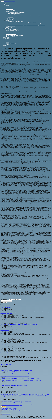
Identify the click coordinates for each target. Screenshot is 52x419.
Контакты (5, 45)
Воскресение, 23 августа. (6, 352)
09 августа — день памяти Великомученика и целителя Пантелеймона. (16, 373)
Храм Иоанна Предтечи (13, 14)
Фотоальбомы (9, 27)
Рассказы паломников (10, 36)
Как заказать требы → (46, 394)
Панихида (8, 44)
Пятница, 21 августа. (5, 336)
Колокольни (10, 17)
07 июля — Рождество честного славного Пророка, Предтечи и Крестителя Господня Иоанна (21, 380)
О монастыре (6, 4)
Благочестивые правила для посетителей (14, 35)
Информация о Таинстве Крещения (13, 32)
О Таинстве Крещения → (6, 395)
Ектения (7, 40)
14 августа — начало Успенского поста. (9, 371)
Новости (7, 5)
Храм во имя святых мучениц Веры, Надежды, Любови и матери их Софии (24, 15)
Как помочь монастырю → (28, 395)
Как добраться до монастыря (12, 29)
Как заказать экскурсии (11, 34)
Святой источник (9, 19)
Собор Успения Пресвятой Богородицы (16, 12)
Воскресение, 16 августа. (6, 307)
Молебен (7, 42)
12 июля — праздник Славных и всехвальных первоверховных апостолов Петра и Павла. (20, 378)
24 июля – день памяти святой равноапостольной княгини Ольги (15, 376)
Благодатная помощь (10, 26)
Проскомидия (8, 39)
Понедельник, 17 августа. (6, 313)
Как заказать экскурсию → (35, 394)
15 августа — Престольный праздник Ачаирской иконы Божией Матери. (16, 370)
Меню (2, 1)
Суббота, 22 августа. (5, 344)
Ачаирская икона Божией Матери (15, 21)
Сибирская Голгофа (10, 18)
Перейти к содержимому (9, 1)
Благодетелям (6, 37)
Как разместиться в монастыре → (21, 394)
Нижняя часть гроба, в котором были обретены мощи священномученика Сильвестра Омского (28, 23)
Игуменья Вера (11, 10)
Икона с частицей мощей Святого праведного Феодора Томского (22, 22)
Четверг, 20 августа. (5, 330)
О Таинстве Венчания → (17, 395)
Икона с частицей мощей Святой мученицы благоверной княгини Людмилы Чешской (26, 25)
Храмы (7, 11)
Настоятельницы (9, 9)
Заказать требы (6, 38)
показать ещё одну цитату (6, 364)
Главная (4, 3)
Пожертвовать (3, 302)
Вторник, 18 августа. (5, 318)
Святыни (8, 20)
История (7, 7)
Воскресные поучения (10, 6)
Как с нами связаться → (40, 395)
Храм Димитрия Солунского (14, 13)
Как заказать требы (10, 31)
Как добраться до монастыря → (7, 394)
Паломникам (6, 28)
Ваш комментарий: (5, 299)
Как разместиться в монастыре (12, 30)
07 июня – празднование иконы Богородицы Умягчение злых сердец (15, 382)
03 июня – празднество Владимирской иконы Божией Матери (14, 385)
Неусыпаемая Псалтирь (11, 43)
